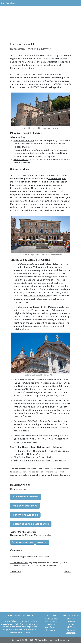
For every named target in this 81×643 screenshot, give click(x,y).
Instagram (71, 633)
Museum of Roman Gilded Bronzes (31, 524)
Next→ (67, 571)
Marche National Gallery (37, 295)
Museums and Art (43, 535)
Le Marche (27, 535)
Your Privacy (50, 627)
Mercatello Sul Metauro (25, 497)
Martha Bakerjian (27, 532)
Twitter (71, 624)
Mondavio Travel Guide (25, 515)
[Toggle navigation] (77, 3)
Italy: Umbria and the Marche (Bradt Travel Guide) (40, 460)
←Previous (15, 571)
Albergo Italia (21, 150)
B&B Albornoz (21, 159)
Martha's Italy (8, 3)
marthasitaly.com (61, 640)
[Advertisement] (40, 25)
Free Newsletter (51, 619)
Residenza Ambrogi (24, 140)
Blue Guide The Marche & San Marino (33, 457)
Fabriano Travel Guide (25, 506)
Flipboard (50, 630)
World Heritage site (45, 87)
